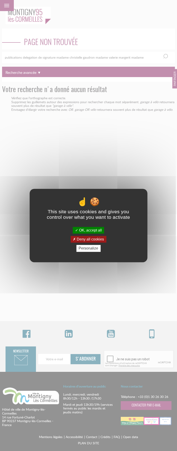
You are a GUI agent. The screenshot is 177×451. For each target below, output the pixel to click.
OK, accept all (90, 230)
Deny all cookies (90, 239)
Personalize (88, 248)
